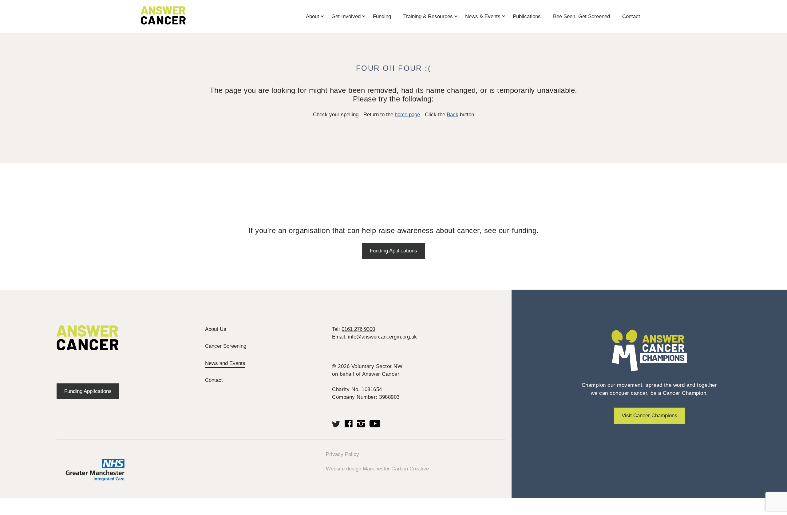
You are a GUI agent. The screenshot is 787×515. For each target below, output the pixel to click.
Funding (382, 16)
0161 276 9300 (358, 329)
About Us (215, 329)
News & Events (482, 16)
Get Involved (346, 16)
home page (407, 114)
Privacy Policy (342, 454)
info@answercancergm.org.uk (382, 337)
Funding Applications (393, 251)
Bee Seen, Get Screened (581, 16)
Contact (631, 16)
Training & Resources (428, 16)
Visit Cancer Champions (649, 415)
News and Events (225, 363)
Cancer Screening (225, 346)
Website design (343, 469)
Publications (527, 16)
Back (452, 114)
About (312, 16)
